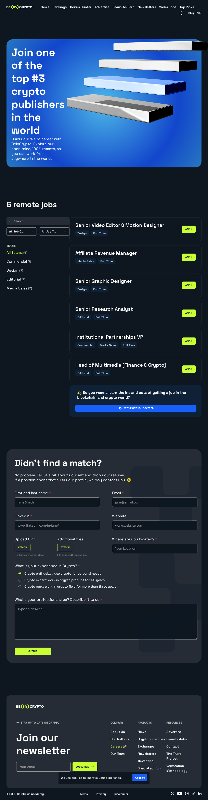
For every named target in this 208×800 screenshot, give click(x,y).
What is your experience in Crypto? (47, 565)
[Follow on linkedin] (200, 793)
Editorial (15, 279)
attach (22, 547)
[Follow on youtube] (179, 793)
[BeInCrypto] (19, 7)
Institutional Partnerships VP (109, 337)
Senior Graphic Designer (103, 281)
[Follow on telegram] (193, 793)
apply (188, 229)
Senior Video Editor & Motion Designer (119, 225)
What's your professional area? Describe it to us (58, 599)
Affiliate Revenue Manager (106, 253)
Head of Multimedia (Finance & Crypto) (120, 365)
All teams (16, 252)
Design (14, 270)
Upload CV (25, 539)
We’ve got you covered (139, 408)
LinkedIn (23, 516)
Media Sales (19, 288)
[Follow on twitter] (172, 793)
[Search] (181, 13)
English (195, 13)
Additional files (70, 539)
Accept (140, 778)
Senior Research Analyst (104, 309)
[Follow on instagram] (186, 793)
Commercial (18, 261)
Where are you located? (134, 539)
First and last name (33, 492)
